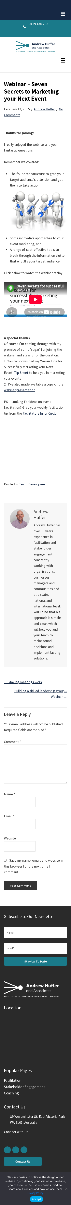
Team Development (33, 484)
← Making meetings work (23, 682)
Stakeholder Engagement (24, 1086)
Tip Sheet (21, 372)
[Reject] (66, 1189)
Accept (36, 1199)
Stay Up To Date (35, 961)
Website (10, 838)
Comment (12, 741)
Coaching (11, 1093)
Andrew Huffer (44, 109)
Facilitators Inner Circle (39, 413)
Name (9, 794)
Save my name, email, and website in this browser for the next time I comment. (33, 866)
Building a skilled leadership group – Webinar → (40, 694)
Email (9, 816)
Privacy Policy (35, 1193)
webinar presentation (19, 390)
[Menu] (63, 14)
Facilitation (12, 1080)
